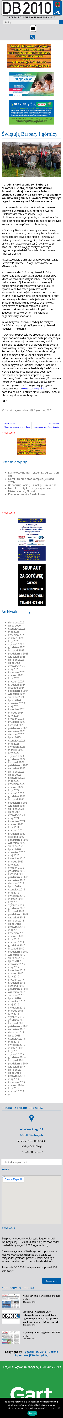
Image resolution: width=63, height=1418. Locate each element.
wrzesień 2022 (16, 768)
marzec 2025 (15, 675)
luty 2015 (13, 1051)
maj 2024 (13, 706)
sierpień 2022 (16, 771)
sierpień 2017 (16, 958)
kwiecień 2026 (16, 635)
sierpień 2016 (16, 995)
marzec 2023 (15, 750)
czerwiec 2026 (16, 628)
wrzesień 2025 (16, 656)
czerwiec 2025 (16, 666)
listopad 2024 (16, 687)
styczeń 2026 (16, 644)
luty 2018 (13, 939)
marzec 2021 (15, 824)
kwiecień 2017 (16, 970)
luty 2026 (13, 641)
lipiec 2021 (14, 812)
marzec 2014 (15, 1085)
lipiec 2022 (14, 774)
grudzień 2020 (16, 833)
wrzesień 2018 (16, 917)
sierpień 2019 (16, 883)
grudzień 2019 (16, 871)
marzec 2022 (15, 787)
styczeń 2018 (16, 942)
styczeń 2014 (16, 1091)
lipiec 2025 (14, 663)
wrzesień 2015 (16, 1029)
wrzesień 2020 (16, 843)
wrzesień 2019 (16, 880)
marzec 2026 (15, 638)
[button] (33, 28)
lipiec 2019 (14, 886)
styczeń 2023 (16, 756)
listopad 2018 (16, 911)
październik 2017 (18, 951)
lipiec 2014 (14, 1072)
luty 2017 (13, 976)
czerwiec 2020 (16, 852)
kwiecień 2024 (16, 709)
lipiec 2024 (14, 700)
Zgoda (32, 1413)
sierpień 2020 (16, 846)
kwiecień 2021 (16, 821)
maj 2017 (13, 967)
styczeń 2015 (16, 1054)
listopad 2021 (16, 799)
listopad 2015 (16, 1023)
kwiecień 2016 (16, 1007)
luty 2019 (13, 902)
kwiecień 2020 (16, 858)
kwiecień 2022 (16, 784)
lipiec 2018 (14, 924)
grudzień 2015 (16, 1020)
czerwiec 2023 (16, 740)
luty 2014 (13, 1088)
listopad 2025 (16, 650)
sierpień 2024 (16, 697)
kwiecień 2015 (16, 1045)
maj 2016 (13, 1004)
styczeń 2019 (16, 905)
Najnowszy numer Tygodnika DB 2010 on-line (34, 474)
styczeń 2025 (16, 681)
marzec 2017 (15, 973)
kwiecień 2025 (16, 672)
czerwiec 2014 (16, 1076)
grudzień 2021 (16, 796)
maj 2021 (13, 818)
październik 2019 (18, 877)
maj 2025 (13, 669)
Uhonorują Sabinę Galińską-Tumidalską (32, 485)
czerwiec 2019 (16, 889)
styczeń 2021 (16, 830)
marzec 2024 (15, 712)
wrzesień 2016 (16, 992)
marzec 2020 (15, 861)
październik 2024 (18, 691)
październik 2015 (18, 1026)
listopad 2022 (16, 762)
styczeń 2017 (16, 979)
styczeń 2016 (16, 1017)
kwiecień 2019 (16, 896)
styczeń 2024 (16, 718)
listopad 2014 (16, 1060)
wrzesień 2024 (16, 694)
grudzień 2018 (16, 908)
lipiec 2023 (14, 737)
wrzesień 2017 (16, 955)
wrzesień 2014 (16, 1066)
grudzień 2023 (16, 722)
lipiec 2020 (14, 849)
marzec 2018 (15, 936)
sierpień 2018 (16, 920)
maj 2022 (13, 781)
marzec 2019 (15, 899)
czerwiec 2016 (16, 1001)
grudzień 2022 (16, 759)
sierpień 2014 (16, 1069)
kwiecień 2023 (16, 746)
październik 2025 (18, 653)
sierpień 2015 (16, 1032)
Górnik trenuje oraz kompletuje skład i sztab (31, 480)
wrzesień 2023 (16, 731)
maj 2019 (13, 892)
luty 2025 (13, 678)
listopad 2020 (16, 837)
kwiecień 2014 (16, 1082)
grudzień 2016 (16, 982)
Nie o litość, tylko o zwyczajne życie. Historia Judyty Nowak (30, 489)
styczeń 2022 (16, 793)
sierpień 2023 (16, 734)
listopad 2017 (16, 948)
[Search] (61, 22)
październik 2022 (18, 765)
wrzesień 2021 (16, 805)
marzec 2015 (15, 1048)
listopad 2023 (16, 725)
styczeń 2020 (16, 868)
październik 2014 (18, 1063)
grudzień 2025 (16, 647)
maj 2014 (13, 1079)
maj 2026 (13, 631)
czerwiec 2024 (16, 703)
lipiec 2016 (14, 998)
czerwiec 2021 (16, 815)
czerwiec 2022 (16, 778)
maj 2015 (13, 1041)
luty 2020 (13, 865)
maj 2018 (13, 930)
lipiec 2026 (14, 625)
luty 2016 (13, 1013)
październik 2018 (18, 914)
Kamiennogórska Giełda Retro (26, 494)
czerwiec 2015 (16, 1038)
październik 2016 (18, 989)
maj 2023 (13, 743)
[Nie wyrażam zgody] (59, 1407)
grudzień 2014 (16, 1057)
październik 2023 (18, 728)
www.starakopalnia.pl (35, 388)
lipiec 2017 (14, 961)
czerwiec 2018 (16, 927)
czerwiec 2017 (16, 964)
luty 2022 (13, 790)
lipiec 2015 (14, 1035)
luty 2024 (13, 715)
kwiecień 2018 (16, 933)
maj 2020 (13, 855)
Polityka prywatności (16, 1162)
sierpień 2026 (16, 622)
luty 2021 (13, 827)
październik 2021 (18, 802)
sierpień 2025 (16, 659)
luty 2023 (13, 753)
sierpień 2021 (16, 809)
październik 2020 (18, 840)
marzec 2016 (15, 1010)
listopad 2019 (16, 874)
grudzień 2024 (16, 684)
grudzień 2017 (16, 945)
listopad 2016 (16, 986)
